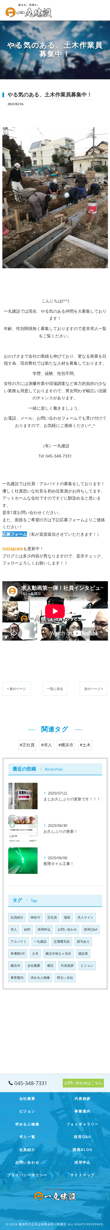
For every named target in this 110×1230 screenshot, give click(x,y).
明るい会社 (65, 978)
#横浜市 (65, 745)
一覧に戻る (55, 688)
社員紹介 (17, 917)
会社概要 (33, 965)
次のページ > (93, 688)
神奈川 (35, 917)
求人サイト (85, 917)
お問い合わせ (67, 929)
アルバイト (19, 941)
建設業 (83, 953)
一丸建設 (40, 941)
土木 (35, 953)
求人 (14, 929)
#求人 (46, 745)
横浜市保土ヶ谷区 (58, 953)
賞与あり (83, 941)
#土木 (85, 745)
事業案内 (17, 978)
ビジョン (87, 965)
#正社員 (27, 745)
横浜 (50, 965)
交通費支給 (62, 941)
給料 (27, 929)
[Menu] (100, 10)
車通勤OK (18, 953)
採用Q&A (90, 929)
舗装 (67, 917)
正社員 (52, 917)
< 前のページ (16, 688)
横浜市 (15, 965)
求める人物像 (40, 978)
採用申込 (44, 929)
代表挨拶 (67, 965)
